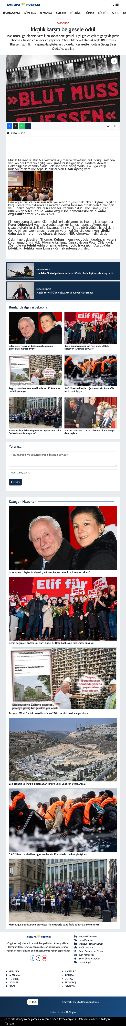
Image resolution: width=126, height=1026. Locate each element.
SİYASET (13, 982)
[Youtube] (44, 958)
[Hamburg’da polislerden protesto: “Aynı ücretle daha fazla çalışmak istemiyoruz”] (35, 412)
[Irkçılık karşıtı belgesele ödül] (63, 88)
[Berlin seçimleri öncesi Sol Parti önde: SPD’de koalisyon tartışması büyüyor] (90, 327)
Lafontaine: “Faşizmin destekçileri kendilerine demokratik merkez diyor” (31, 347)
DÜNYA (89, 13)
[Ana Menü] (117, 4)
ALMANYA (46, 13)
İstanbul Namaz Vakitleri (91, 943)
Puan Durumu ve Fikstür (91, 951)
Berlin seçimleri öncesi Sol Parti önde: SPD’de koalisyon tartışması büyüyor (86, 347)
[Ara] (112, 4)
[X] (38, 958)
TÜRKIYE (14, 978)
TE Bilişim (71, 1012)
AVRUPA (61, 13)
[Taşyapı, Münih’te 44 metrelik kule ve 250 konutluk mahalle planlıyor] (35, 370)
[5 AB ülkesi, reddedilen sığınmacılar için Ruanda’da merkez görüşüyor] (90, 370)
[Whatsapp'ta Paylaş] (22, 126)
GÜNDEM (30, 13)
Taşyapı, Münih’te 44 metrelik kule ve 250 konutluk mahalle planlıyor (34, 390)
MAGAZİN (70, 986)
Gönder (15, 482)
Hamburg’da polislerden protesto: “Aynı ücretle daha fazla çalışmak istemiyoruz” (35, 432)
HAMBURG (70, 971)
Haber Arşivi (85, 962)
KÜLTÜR (103, 13)
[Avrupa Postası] (23, 4)
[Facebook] (32, 958)
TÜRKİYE (75, 13)
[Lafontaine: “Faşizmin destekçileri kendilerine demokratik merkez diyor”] (35, 327)
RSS (34, 1001)
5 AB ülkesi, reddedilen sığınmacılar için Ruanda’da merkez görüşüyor (89, 390)
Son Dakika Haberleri (89, 958)
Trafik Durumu (86, 947)
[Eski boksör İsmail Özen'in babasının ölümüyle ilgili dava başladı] (90, 412)
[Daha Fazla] (28, 126)
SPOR (115, 13)
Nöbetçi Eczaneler (88, 936)
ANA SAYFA (13, 13)
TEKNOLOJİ (70, 982)
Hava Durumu (86, 940)
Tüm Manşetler (86, 954)
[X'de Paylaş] (15, 126)
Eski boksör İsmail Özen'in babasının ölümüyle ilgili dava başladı (89, 432)
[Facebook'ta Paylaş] (9, 126)
